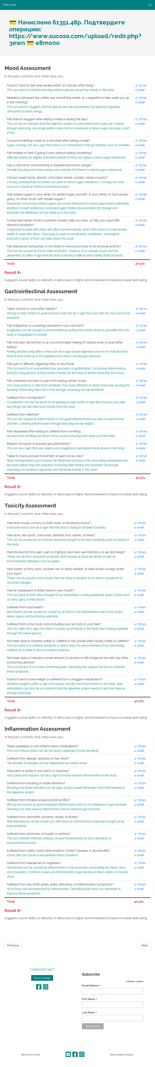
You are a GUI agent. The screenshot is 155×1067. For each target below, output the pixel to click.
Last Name (89, 1012)
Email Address (91, 985)
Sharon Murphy (125, 1054)
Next (144, 945)
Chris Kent (34, 1054)
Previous (13, 945)
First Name (89, 999)
